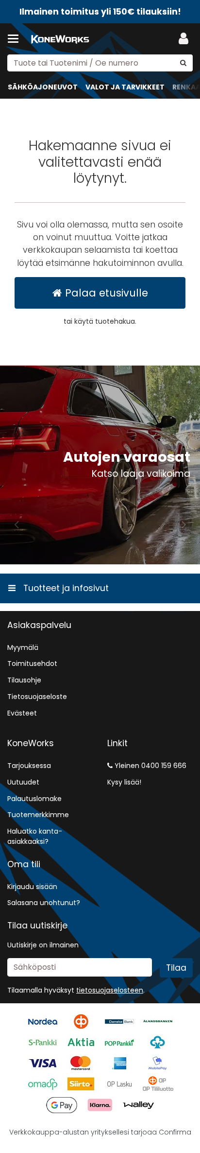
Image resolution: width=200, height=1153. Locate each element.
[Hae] (183, 62)
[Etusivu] (60, 39)
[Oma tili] (183, 39)
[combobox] (100, 62)
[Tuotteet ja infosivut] (16, 39)
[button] (109, 990)
